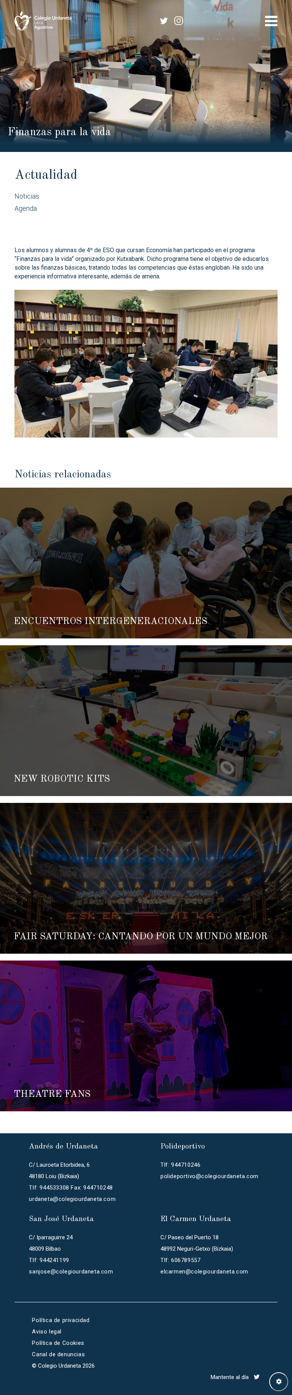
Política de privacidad (60, 1320)
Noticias (26, 196)
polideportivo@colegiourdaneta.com (209, 1176)
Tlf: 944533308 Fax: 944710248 (71, 1187)
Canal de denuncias (58, 1354)
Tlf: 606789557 (180, 1260)
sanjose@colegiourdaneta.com (71, 1271)
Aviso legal (47, 1331)
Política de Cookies (58, 1343)
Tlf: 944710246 (180, 1164)
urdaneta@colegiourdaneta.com (72, 1199)
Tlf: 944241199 (49, 1260)
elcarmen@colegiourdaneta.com (204, 1271)
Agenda (25, 208)
